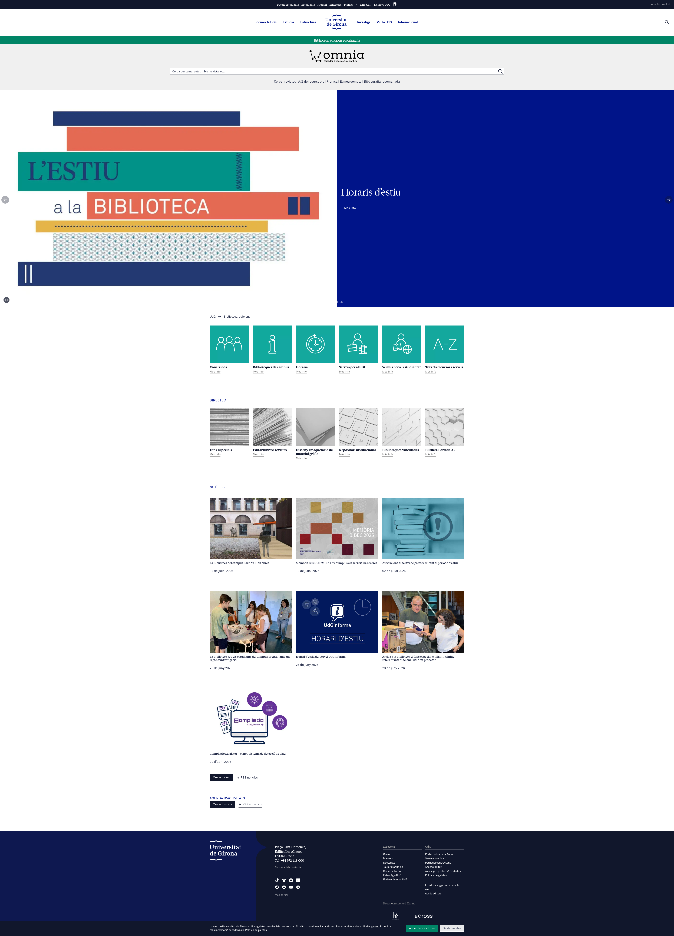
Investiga (364, 22)
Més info (337, 213)
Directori (365, 4)
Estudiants (308, 4)
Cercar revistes (285, 81)
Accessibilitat (433, 867)
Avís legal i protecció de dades (443, 871)
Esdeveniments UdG (395, 879)
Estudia (288, 22)
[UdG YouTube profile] (291, 887)
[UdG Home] (336, 22)
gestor (375, 926)
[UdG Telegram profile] (298, 887)
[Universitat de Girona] (225, 851)
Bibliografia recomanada (382, 81)
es (655, 4)
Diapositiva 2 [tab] (337, 302)
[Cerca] (666, 22)
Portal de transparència (439, 854)
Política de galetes (436, 875)
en (666, 4)
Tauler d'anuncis (393, 867)
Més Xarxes (282, 895)
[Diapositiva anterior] (5, 200)
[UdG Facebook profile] (277, 887)
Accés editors (433, 893)
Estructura (308, 22)
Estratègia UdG (392, 875)
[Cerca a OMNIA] (500, 71)
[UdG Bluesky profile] (284, 880)
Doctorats (389, 862)
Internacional (408, 22)
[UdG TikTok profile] (277, 880)
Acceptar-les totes (422, 928)
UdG (213, 316)
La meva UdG (382, 4)
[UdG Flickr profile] (284, 887)
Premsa (348, 4)
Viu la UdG (384, 22)
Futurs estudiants (288, 4)
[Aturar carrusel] (6, 300)
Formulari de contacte (288, 867)
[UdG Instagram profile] (291, 880)
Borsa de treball (392, 871)
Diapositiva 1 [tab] (332, 302)
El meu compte (351, 81)
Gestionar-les (452, 928)
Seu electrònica (434, 858)
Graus (386, 854)
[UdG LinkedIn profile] (298, 880)
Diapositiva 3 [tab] (342, 302)
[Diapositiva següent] (669, 200)
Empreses (335, 4)
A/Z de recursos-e (311, 81)
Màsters (388, 858)
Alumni (322, 4)
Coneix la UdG (266, 22)
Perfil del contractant (438, 862)
